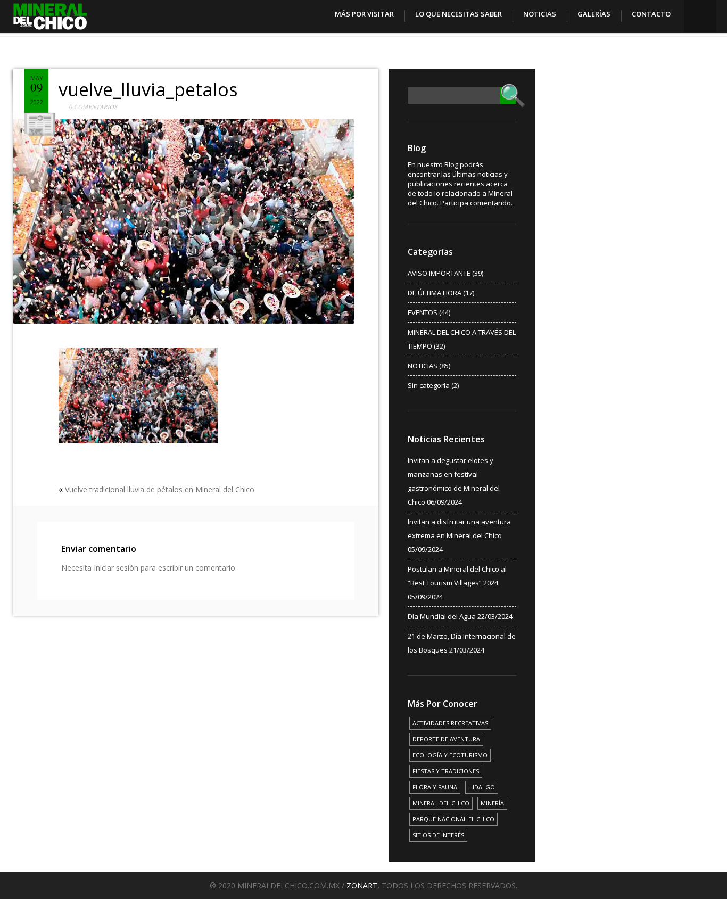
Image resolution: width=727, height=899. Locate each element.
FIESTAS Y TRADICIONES (445, 771)
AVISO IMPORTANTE (439, 273)
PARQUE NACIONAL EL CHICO (453, 819)
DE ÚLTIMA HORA (434, 293)
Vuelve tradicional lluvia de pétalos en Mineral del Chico (159, 489)
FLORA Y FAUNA (434, 787)
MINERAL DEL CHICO (440, 803)
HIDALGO (481, 787)
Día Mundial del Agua (442, 616)
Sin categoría (429, 385)
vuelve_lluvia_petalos (148, 89)
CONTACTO (651, 14)
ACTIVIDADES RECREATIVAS (450, 723)
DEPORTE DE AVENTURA (446, 739)
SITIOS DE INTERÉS (438, 835)
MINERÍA (492, 803)
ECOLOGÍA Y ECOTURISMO (450, 755)
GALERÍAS (593, 14)
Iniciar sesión (116, 568)
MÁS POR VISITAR (364, 14)
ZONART (361, 885)
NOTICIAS (539, 14)
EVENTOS (422, 312)
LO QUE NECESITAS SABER (458, 14)
